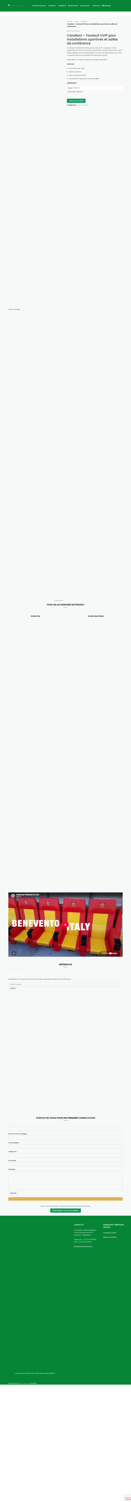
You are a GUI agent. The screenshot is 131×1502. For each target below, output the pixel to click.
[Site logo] (14, 6)
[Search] (122, 6)
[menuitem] (106, 6)
